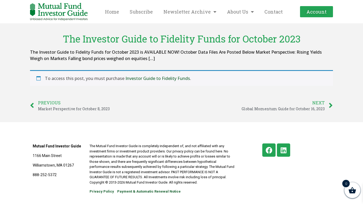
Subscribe (141, 11)
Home (112, 11)
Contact (273, 11)
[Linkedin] (283, 150)
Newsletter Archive (187, 11)
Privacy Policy (102, 191)
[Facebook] (269, 150)
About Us (237, 11)
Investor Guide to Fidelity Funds (157, 78)
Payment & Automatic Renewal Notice (149, 191)
